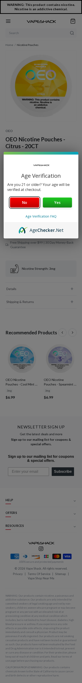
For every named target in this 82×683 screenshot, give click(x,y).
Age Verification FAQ (41, 216)
